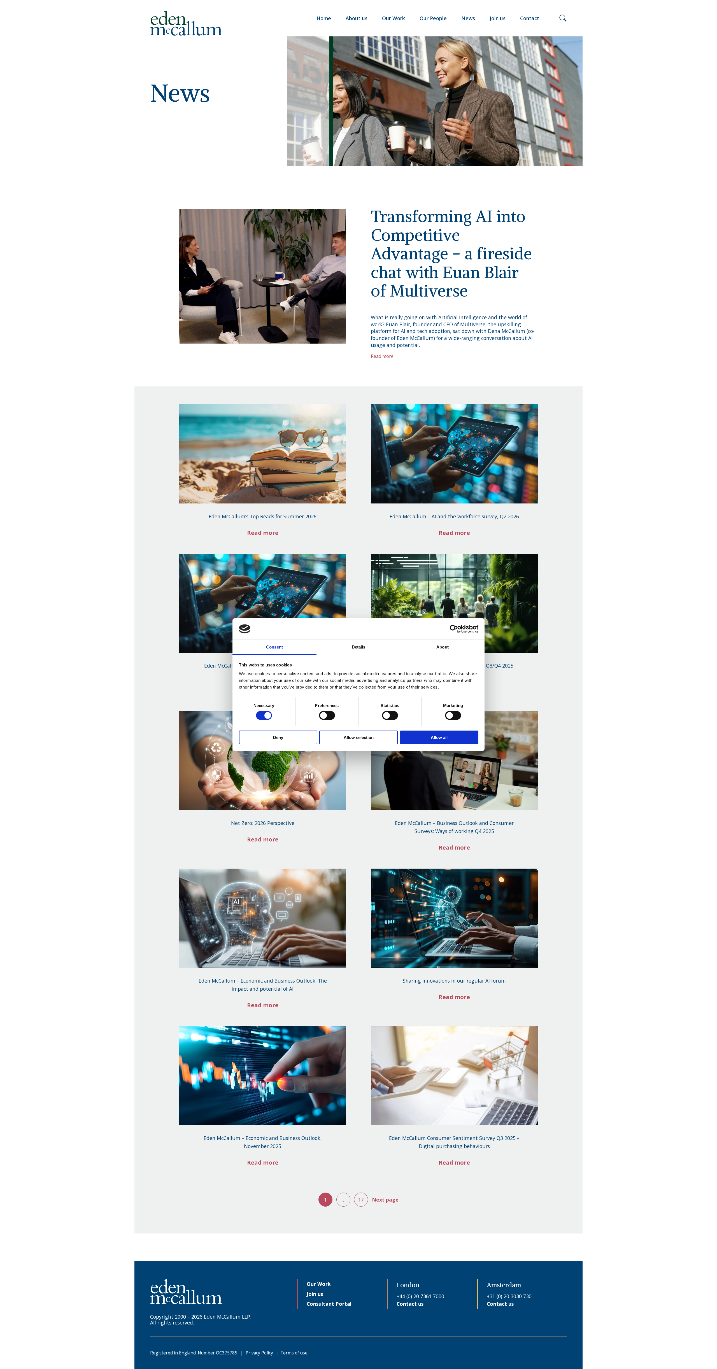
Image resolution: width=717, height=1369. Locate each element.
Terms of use (294, 1353)
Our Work (393, 18)
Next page (385, 1199)
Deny (278, 737)
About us (356, 18)
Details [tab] (359, 647)
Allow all (439, 737)
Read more (262, 533)
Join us (498, 18)
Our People (433, 18)
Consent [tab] (274, 647)
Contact (529, 18)
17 (361, 1199)
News (468, 18)
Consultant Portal (329, 1303)
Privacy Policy (259, 1353)
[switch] (327, 715)
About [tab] (442, 647)
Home (323, 18)
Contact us (410, 1303)
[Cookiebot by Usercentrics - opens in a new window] (453, 629)
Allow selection (359, 737)
